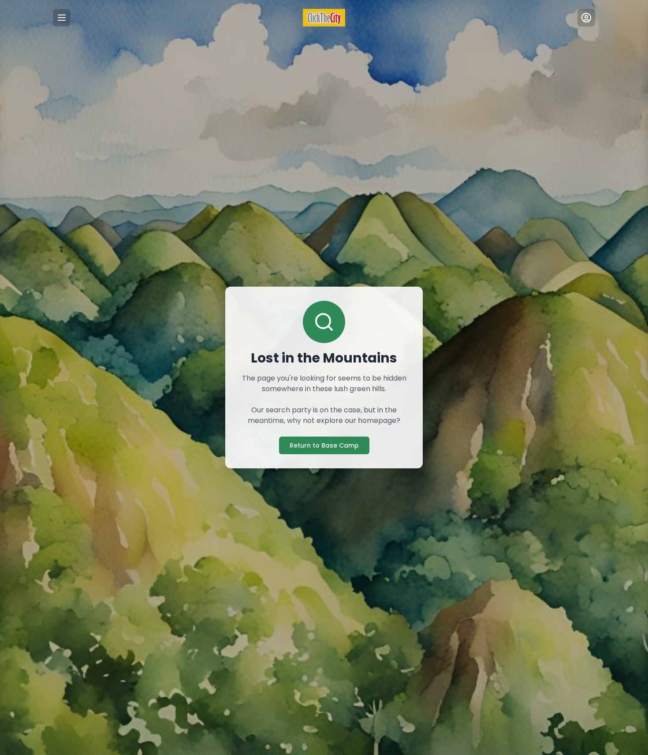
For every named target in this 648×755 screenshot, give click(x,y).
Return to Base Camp (324, 445)
